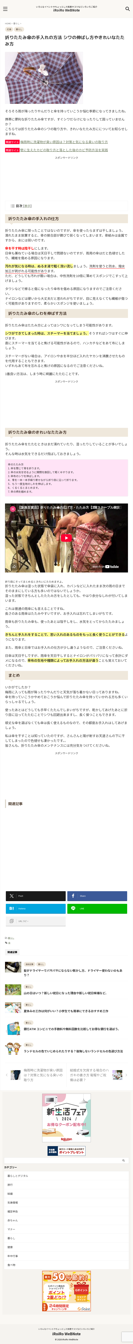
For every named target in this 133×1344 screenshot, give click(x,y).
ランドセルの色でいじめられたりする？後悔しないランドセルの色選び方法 (73, 1051)
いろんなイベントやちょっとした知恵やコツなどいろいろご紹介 (66, 1328)
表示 (27, 206)
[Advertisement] (66, 180)
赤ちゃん (12, 1220)
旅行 (10, 1185)
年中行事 (12, 1256)
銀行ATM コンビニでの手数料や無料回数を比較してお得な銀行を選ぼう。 (72, 1029)
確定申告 (12, 1211)
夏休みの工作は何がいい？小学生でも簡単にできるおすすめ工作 (66, 1011)
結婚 (10, 1193)
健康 (10, 1247)
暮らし (11, 937)
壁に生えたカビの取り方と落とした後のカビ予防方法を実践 (64, 150)
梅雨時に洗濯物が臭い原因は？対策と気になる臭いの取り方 (64, 141)
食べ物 (11, 1265)
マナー (11, 1229)
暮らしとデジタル (17, 1176)
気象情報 (12, 1202)
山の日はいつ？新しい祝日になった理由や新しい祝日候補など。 (66, 993)
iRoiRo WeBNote (66, 10)
